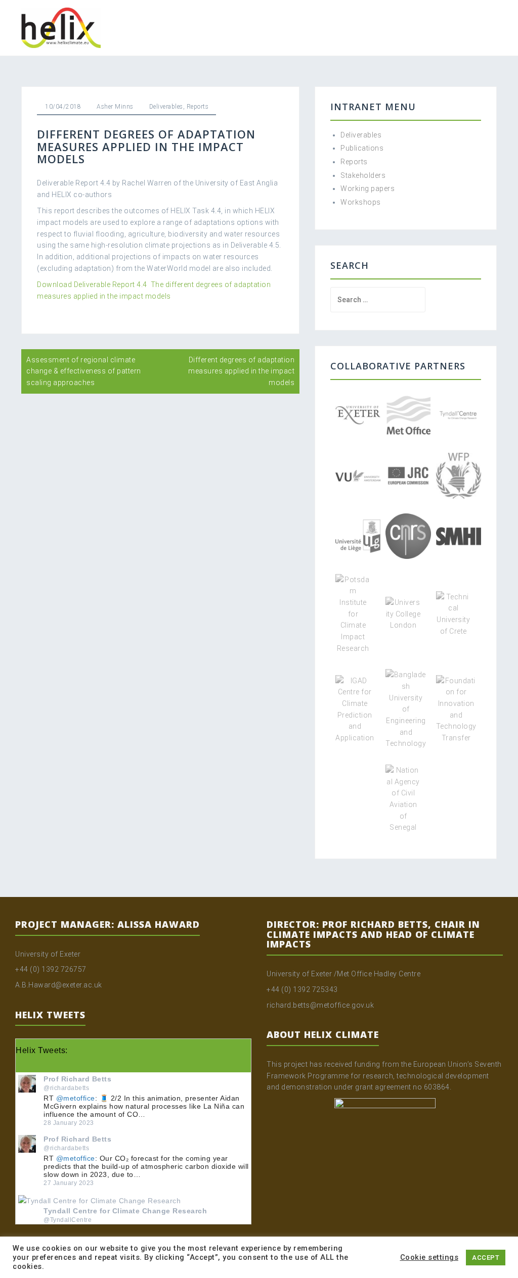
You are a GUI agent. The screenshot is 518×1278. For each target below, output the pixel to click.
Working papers (367, 188)
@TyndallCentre (68, 1219)
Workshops (360, 202)
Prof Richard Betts (77, 1079)
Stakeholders (362, 175)
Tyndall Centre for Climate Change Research (125, 1211)
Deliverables (166, 106)
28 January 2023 (69, 1122)
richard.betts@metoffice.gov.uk (320, 1005)
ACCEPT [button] (485, 1257)
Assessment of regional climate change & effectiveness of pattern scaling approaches (83, 371)
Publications (361, 148)
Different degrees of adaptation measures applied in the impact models (241, 371)
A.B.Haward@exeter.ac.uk (58, 985)
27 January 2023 (69, 1183)
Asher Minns (115, 106)
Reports (198, 106)
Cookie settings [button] (429, 1257)
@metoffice (75, 1098)
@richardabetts (66, 1088)
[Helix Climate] (61, 27)
